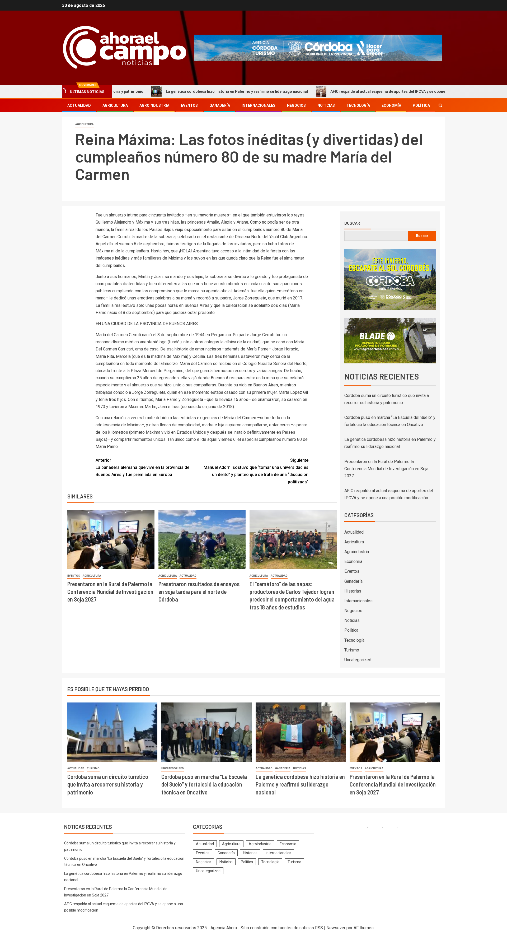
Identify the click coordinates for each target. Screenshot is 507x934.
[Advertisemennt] (318, 47)
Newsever (335, 927)
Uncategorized (357, 659)
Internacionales (258, 105)
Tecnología (358, 105)
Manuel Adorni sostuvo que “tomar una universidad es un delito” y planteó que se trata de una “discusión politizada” (256, 471)
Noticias (326, 105)
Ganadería (219, 105)
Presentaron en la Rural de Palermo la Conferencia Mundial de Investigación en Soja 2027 (110, 591)
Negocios (296, 105)
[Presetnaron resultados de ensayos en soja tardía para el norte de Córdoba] (202, 539)
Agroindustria (154, 105)
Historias (352, 591)
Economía (391, 105)
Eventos (189, 105)
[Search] (440, 105)
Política (421, 105)
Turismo (351, 650)
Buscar (352, 223)
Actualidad (79, 105)
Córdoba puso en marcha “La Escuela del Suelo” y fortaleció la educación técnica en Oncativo (204, 784)
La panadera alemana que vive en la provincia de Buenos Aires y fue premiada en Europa (142, 467)
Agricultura (115, 105)
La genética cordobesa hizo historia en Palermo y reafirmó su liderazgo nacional (198, 91)
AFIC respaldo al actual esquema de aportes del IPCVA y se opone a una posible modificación (372, 91)
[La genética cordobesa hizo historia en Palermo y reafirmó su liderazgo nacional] (301, 732)
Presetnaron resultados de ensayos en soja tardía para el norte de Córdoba (199, 591)
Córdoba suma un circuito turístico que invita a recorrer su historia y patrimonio (107, 784)
